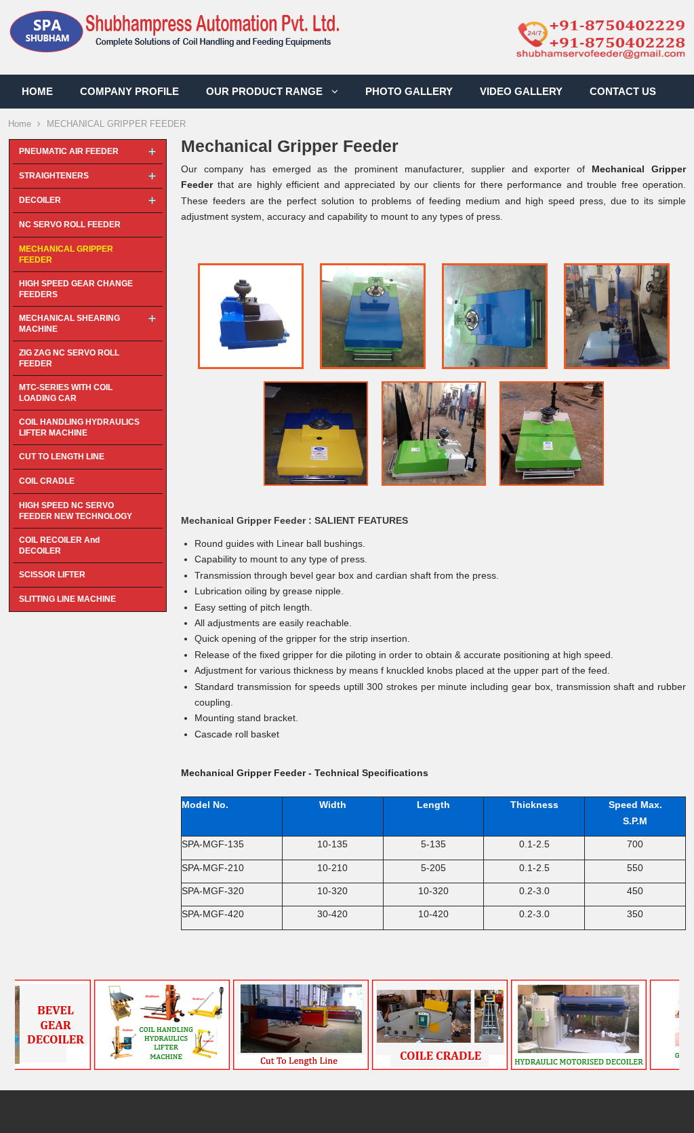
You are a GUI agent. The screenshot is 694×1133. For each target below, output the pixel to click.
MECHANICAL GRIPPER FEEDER (66, 254)
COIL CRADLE (47, 481)
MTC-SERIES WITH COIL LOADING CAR (66, 393)
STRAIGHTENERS (54, 175)
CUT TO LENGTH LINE (61, 456)
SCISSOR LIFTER (52, 574)
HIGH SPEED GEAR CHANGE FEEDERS (76, 289)
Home (19, 124)
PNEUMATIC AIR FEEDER (69, 151)
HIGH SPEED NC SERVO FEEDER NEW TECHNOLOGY (75, 511)
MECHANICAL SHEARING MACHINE (69, 323)
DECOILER (40, 200)
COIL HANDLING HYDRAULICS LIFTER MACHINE (79, 427)
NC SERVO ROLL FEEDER (70, 224)
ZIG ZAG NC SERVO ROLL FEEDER (69, 358)
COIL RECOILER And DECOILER (59, 545)
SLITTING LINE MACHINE (67, 599)
